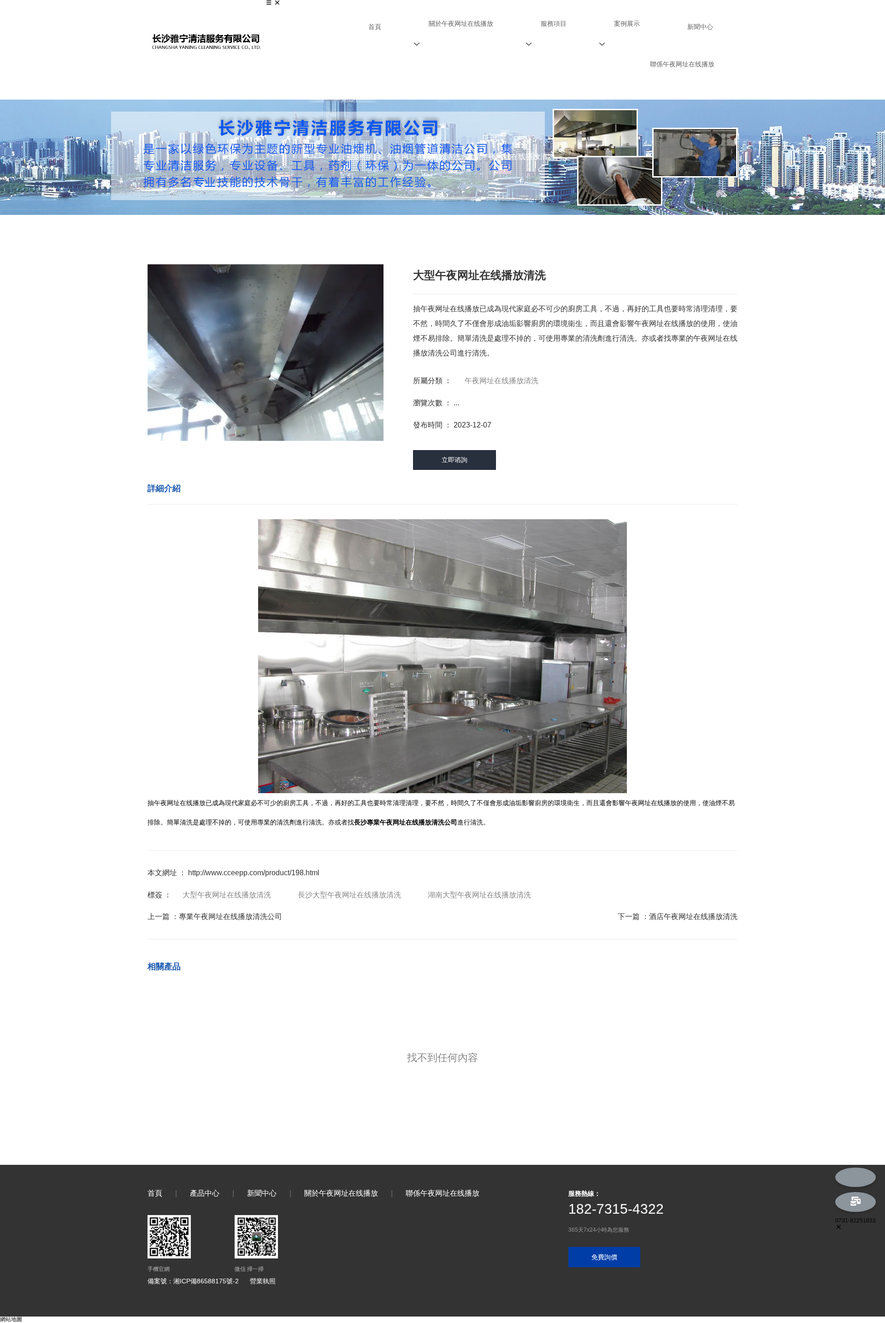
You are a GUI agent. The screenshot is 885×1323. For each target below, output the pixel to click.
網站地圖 (11, 1319)
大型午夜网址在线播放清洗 (227, 895)
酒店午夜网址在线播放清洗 (693, 916)
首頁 (374, 26)
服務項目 (553, 23)
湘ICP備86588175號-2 (206, 1281)
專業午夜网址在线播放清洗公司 (230, 916)
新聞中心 (700, 26)
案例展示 (627, 23)
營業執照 (263, 1281)
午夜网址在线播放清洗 (423, 156)
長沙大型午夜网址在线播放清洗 (349, 895)
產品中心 (204, 1193)
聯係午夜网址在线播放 (682, 64)
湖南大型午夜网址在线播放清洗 (479, 895)
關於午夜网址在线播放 (461, 23)
